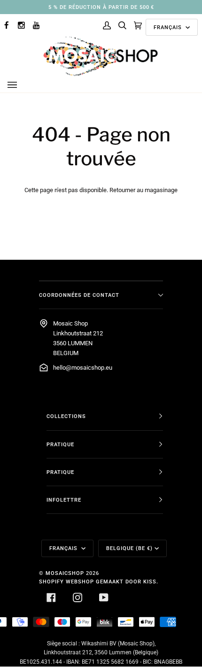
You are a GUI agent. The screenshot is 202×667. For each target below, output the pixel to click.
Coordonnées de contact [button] (79, 295)
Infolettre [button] (64, 499)
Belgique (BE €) (129, 548)
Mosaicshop (65, 573)
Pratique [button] (60, 444)
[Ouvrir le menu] (22, 85)
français (169, 27)
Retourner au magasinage (143, 190)
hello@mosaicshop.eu (82, 367)
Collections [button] (66, 416)
